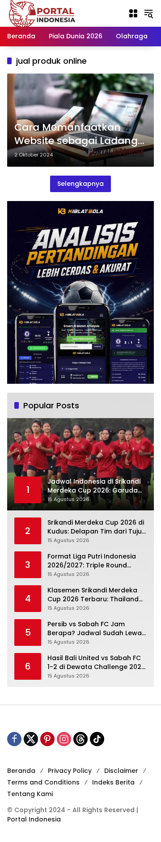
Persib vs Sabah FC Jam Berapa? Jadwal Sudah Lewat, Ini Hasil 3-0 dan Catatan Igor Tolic (96, 628)
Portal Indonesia (34, 819)
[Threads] (80, 739)
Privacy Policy (70, 770)
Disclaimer (121, 770)
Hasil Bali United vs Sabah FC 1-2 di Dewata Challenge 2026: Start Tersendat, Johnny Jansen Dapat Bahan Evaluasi (97, 662)
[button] (148, 13)
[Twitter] (31, 739)
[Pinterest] (47, 739)
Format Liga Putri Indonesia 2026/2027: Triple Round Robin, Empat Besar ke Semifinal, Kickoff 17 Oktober (93, 561)
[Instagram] (64, 739)
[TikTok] (97, 739)
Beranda (21, 770)
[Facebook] (14, 739)
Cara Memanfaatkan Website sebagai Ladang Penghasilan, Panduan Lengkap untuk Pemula (76, 134)
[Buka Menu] (133, 13)
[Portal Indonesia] (42, 12)
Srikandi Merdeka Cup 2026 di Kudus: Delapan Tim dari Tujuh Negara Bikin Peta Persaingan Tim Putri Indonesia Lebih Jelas (97, 527)
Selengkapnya (80, 183)
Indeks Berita (113, 782)
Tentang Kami (30, 793)
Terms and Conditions (43, 782)
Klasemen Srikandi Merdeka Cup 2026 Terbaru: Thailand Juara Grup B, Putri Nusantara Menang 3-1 (96, 595)
